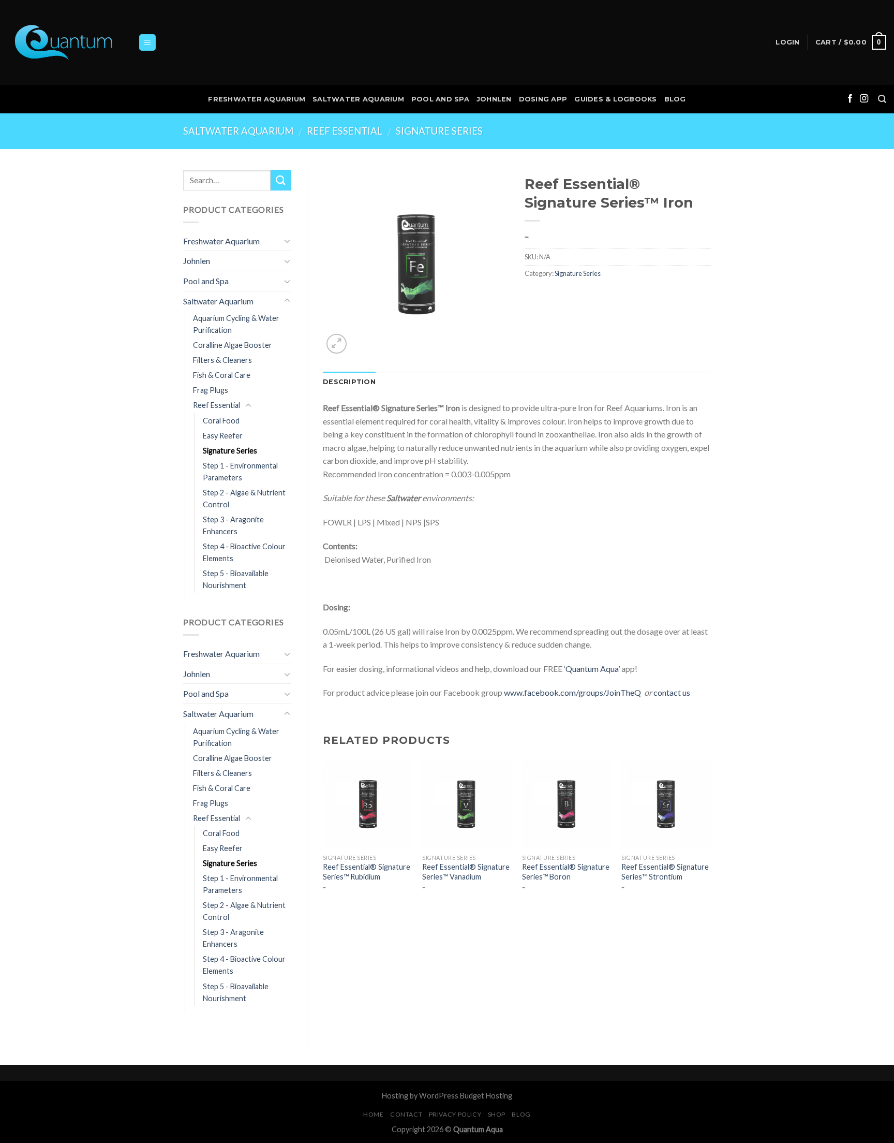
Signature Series (439, 131)
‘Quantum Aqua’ (592, 668)
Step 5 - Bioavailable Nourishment (236, 579)
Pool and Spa (440, 99)
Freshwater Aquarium (256, 99)
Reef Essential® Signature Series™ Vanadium (466, 871)
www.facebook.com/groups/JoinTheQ (572, 692)
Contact (406, 1114)
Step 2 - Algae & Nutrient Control (244, 498)
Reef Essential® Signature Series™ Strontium (665, 871)
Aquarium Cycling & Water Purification (236, 324)
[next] (710, 834)
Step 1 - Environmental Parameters (240, 471)
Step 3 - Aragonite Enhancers (233, 525)
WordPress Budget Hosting (465, 1095)
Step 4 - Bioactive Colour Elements (244, 552)
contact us (671, 692)
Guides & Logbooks (615, 99)
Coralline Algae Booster (232, 345)
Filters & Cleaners (222, 360)
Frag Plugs (210, 390)
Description (349, 382)
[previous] (323, 834)
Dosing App (543, 99)
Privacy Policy (455, 1114)
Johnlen (494, 99)
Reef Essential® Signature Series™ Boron (565, 871)
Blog (675, 99)
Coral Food (221, 420)
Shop (496, 1114)
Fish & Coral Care (221, 375)
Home (373, 1114)
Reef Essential (344, 131)
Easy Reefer (223, 435)
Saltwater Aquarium (358, 99)
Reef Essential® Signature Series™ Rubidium (366, 871)
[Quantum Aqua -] (65, 42)
